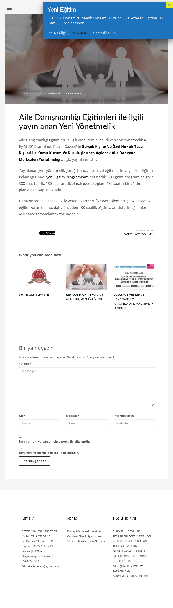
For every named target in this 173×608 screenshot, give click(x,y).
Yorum (25, 363)
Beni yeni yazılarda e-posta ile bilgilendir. (49, 453)
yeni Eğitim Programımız (67, 177)
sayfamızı (80, 32)
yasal (144, 234)
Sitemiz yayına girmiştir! (34, 294)
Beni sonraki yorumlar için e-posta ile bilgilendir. (54, 441)
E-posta (72, 416)
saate (136, 234)
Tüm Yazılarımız (71, 93)
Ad (22, 416)
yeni (151, 234)
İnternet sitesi (124, 416)
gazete (128, 234)
